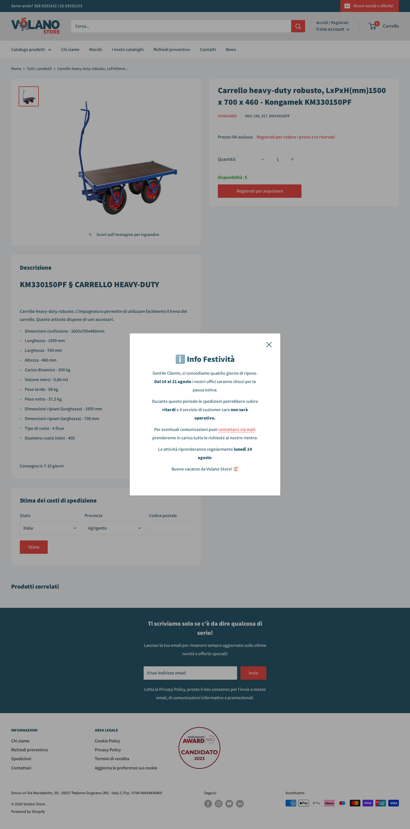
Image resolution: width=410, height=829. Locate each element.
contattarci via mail (236, 429)
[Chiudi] (269, 344)
